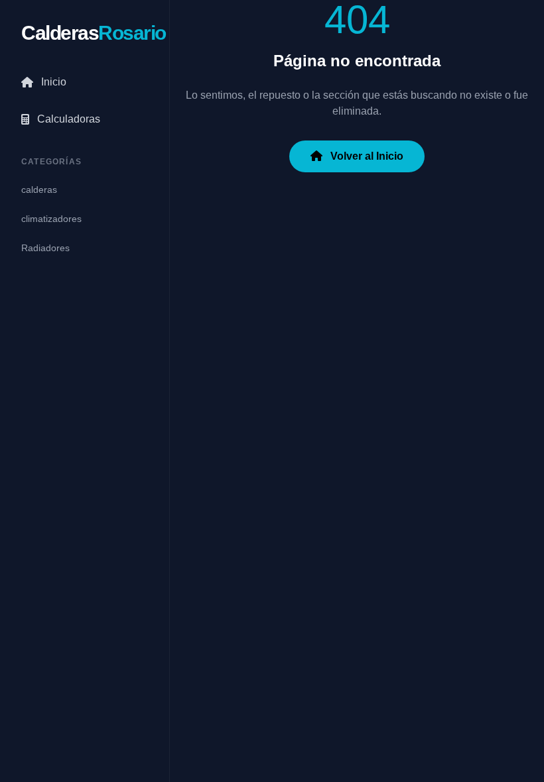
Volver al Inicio (365, 156)
